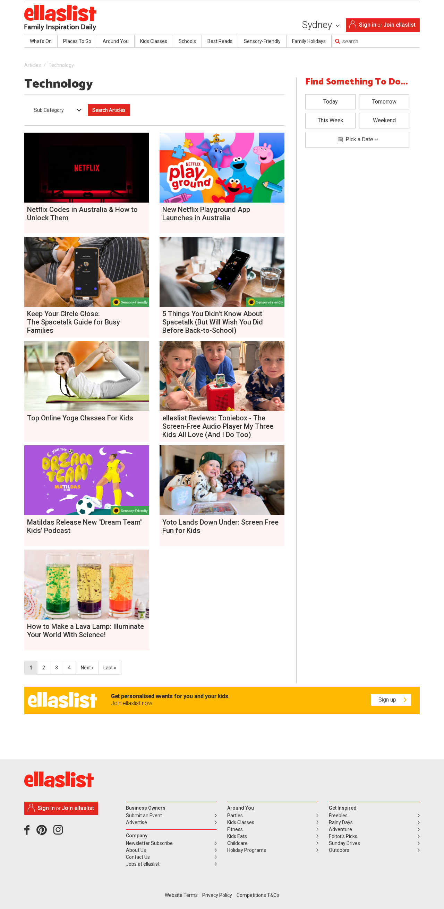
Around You (116, 41)
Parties (235, 815)
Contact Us (138, 857)
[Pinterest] (44, 832)
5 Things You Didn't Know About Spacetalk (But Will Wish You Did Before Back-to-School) (212, 322)
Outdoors (339, 850)
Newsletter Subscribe (149, 843)
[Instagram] (59, 832)
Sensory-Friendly (262, 41)
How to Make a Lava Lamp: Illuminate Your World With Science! (85, 630)
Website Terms (181, 895)
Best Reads (219, 41)
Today (330, 101)
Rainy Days (341, 822)
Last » (109, 667)
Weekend (384, 120)
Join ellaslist (399, 24)
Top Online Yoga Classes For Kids (80, 418)
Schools (187, 41)
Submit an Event (144, 815)
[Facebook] (28, 832)
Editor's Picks (343, 836)
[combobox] (55, 110)
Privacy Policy (217, 895)
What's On (41, 41)
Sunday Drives (344, 843)
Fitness (235, 829)
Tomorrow (384, 101)
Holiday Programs (246, 850)
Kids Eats (237, 836)
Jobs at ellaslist (143, 864)
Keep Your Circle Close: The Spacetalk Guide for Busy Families (73, 322)
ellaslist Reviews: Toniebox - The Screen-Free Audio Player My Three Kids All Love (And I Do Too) (217, 426)
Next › (87, 667)
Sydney (318, 24)
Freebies (338, 815)
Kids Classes (153, 41)
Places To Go (77, 41)
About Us (136, 850)
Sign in (367, 24)
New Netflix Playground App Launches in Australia (206, 213)
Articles (32, 65)
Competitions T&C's (258, 895)
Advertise (136, 822)
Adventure (340, 829)
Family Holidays (309, 41)
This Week (330, 120)
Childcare (237, 843)
